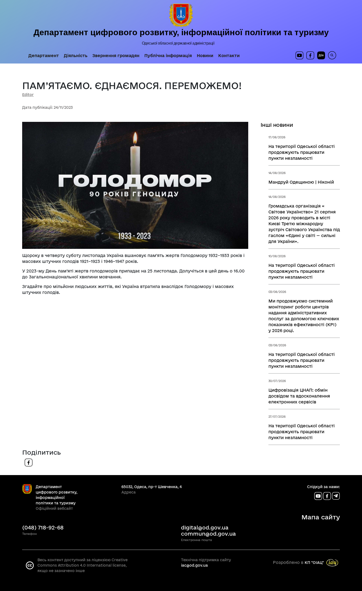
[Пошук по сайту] (330, 55)
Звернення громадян (115, 56)
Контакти (229, 56)
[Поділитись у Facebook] (29, 462)
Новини (205, 56)
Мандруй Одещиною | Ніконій (301, 182)
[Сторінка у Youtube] (299, 55)
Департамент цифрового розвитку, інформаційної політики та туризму (181, 32)
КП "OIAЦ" (314, 562)
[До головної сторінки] (181, 15)
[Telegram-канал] (336, 496)
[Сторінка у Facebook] (310, 55)
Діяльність (75, 56)
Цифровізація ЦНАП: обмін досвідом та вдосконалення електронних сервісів (299, 396)
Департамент (43, 56)
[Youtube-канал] (318, 496)
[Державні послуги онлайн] (319, 55)
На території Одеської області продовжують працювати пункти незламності (301, 152)
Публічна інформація (168, 56)
